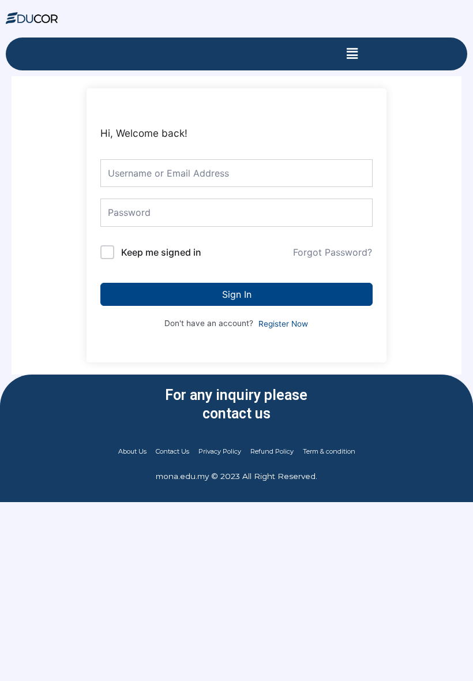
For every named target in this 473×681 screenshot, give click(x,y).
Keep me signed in (161, 252)
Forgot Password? (332, 252)
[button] (352, 54)
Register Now (283, 323)
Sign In (236, 294)
